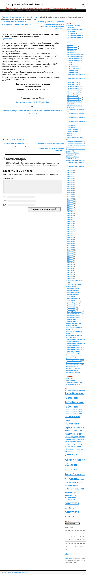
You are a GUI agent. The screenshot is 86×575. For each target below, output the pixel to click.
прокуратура (70, 492)
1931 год (70, 225)
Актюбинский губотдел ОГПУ (73, 409)
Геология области (72, 304)
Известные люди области (74, 141)
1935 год (70, 241)
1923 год (70, 194)
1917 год (70, 170)
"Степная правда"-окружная (76, 117)
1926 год (70, 206)
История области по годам (19, 17)
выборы (67, 444)
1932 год (70, 229)
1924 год (70, 198)
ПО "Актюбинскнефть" (74, 316)
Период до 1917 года (73, 347)
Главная (4, 10)
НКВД (67, 437)
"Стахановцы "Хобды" (74, 98)
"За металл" (71, 51)
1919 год (70, 178)
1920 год (70, 182)
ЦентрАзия (68, 558)
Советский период (73, 351)
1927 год (70, 210)
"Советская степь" (73, 82)
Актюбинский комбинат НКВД (73, 413)
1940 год (70, 261)
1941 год (70, 265)
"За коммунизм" (72, 47)
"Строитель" (71, 125)
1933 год (70, 233)
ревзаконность (70, 497)
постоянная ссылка (19, 139)
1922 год (70, 190)
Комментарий (8, 179)
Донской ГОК (71, 308)
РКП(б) (77, 437)
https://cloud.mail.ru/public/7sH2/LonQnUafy (32, 102)
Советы (68, 439)
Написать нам (19, 10)
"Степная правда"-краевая (75, 109)
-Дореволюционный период (75, 162)
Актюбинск (74, 390)
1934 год (70, 237)
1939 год (70, 257)
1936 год (70, 245)
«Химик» (70, 133)
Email (5, 201)
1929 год (70, 217)
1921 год (70, 186)
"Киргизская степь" (73, 66)
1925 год (34, 17)
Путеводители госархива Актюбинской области (37, 10)
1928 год (70, 213)
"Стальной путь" (72, 94)
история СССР (76, 482)
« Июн (66, 554)
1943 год (70, 272)
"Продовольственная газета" (76, 74)
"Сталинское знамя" (73, 90)
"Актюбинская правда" (74, 35)
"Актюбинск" (71, 31)
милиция (68, 485)
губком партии (75, 446)
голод (79, 444)
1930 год (70, 221)
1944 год (70, 276)
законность (80, 449)
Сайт (5, 205)
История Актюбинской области (24, 4)
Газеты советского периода (74, 29)
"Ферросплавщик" (73, 129)
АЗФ (66, 390)
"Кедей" (69, 62)
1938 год (70, 253)
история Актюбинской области (75, 459)
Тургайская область (75, 441)
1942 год (70, 268)
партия (69, 488)
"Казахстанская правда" (75, 58)
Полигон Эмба (71, 319)
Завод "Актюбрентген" (74, 312)
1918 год (70, 174)
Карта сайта (11, 10)
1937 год (70, 249)
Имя (4, 196)
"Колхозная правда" (73, 70)
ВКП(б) (72, 434)
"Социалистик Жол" (73, 86)
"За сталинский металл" (75, 55)
